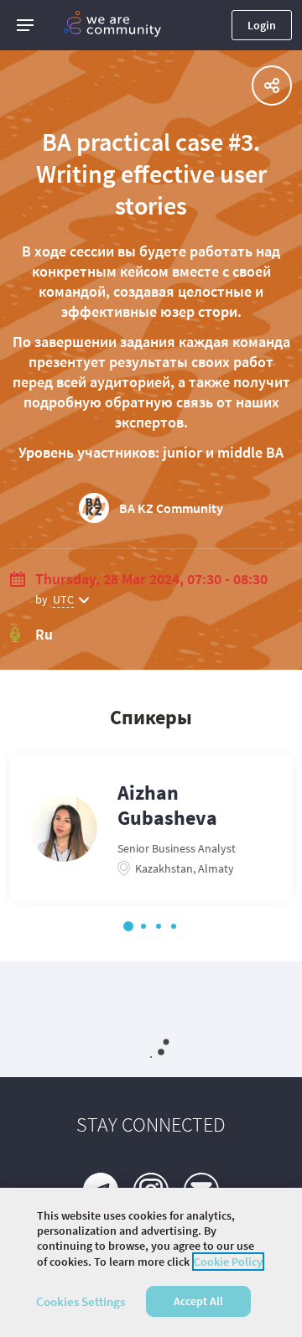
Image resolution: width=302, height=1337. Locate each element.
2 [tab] (143, 926)
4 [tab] (174, 926)
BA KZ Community (171, 508)
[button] (25, 25)
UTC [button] (63, 599)
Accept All (198, 1300)
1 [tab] (128, 926)
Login (261, 25)
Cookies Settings (80, 1301)
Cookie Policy (228, 1261)
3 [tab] (159, 926)
